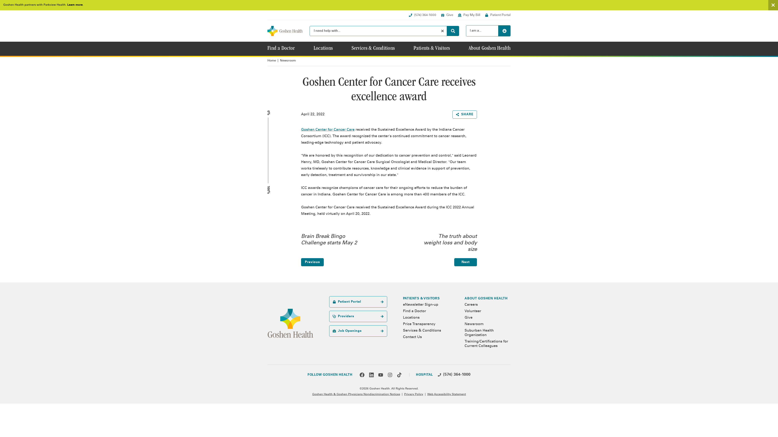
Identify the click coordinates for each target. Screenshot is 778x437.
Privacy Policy (413, 394)
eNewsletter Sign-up (420, 305)
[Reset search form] (442, 31)
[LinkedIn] (371, 374)
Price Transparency (419, 324)
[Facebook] (362, 374)
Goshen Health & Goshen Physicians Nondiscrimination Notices (356, 394)
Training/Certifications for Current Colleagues (486, 344)
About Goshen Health (486, 298)
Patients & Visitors (421, 298)
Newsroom (288, 60)
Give (468, 318)
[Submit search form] (453, 31)
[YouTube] (380, 374)
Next (466, 262)
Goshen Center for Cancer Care (328, 130)
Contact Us (412, 337)
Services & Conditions (422, 331)
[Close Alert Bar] (773, 5)
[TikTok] (399, 374)
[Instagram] (390, 374)
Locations (411, 318)
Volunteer (473, 311)
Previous (312, 262)
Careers (471, 305)
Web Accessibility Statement (446, 394)
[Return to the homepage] (285, 31)
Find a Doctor (414, 311)
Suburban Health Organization (479, 333)
